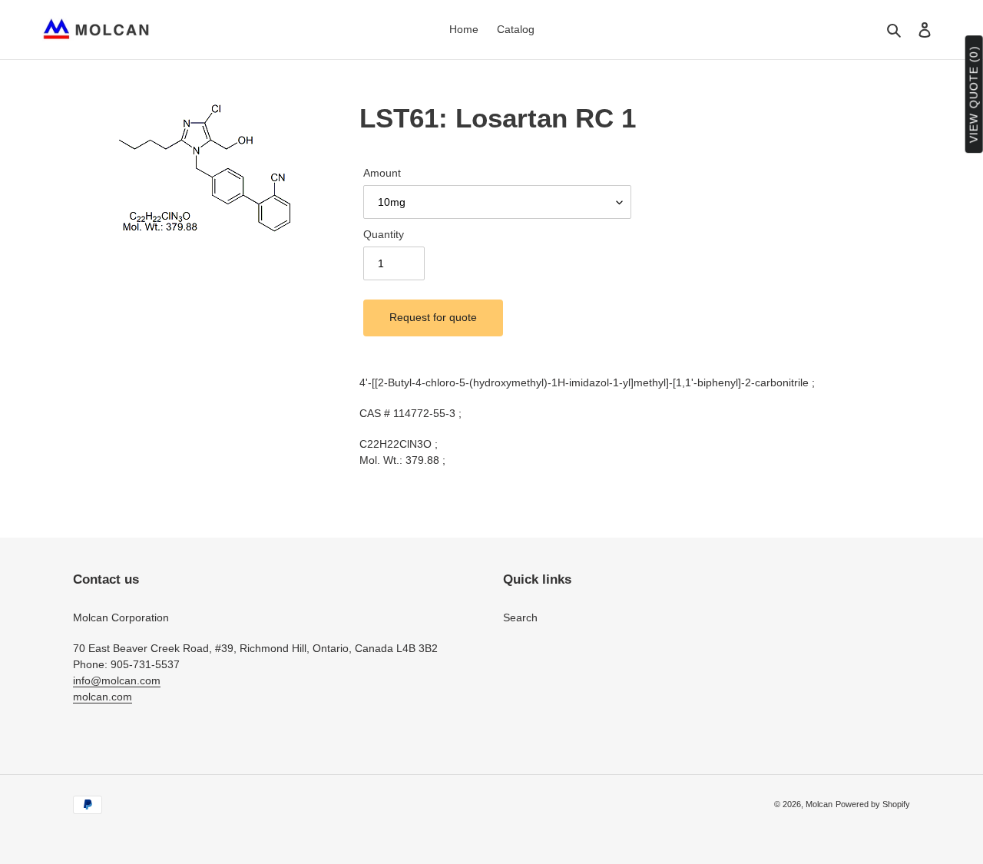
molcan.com (102, 696)
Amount (382, 173)
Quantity (383, 234)
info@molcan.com (117, 680)
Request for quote (433, 317)
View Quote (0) (974, 95)
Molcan (819, 804)
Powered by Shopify (873, 804)
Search (520, 617)
